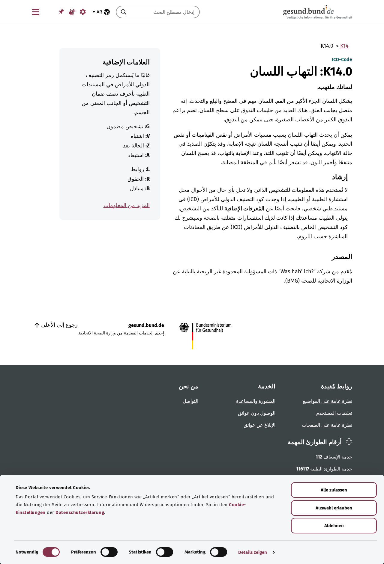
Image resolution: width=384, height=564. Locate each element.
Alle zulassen (334, 490)
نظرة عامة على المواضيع (327, 401)
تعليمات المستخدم (334, 413)
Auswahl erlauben (334, 508)
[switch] (109, 552)
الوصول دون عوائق (256, 413)
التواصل (190, 401)
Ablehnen (334, 525)
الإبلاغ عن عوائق (259, 425)
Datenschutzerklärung (80, 512)
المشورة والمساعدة (255, 401)
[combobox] (165, 12)
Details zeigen (252, 552)
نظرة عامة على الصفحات (327, 425)
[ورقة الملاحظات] (61, 11)
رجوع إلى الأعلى (59, 325)
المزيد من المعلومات (127, 205)
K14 (344, 46)
